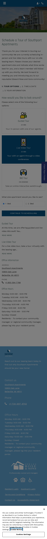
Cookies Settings (23, 534)
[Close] (44, 509)
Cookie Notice (16, 529)
